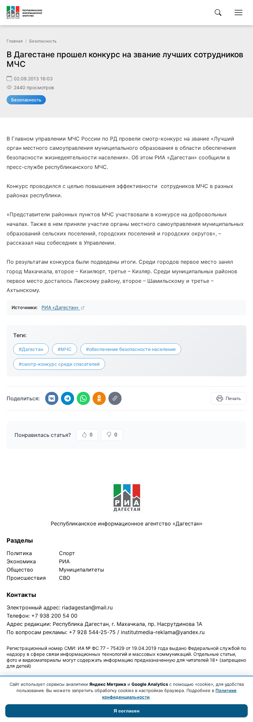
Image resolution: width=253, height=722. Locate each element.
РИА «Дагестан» (61, 307)
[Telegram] (67, 398)
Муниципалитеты (81, 569)
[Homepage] (24, 12)
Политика (19, 553)
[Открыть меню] (238, 12)
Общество (20, 569)
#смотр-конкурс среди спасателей (59, 364)
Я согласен (126, 710)
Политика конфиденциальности (37, 674)
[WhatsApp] (83, 398)
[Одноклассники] (99, 398)
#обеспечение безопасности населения (131, 349)
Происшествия (26, 578)
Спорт (67, 553)
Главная (15, 41)
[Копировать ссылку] (115, 398)
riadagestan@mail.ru (87, 607)
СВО (64, 578)
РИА (64, 561)
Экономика (21, 561)
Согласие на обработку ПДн (101, 674)
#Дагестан (31, 349)
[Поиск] (218, 12)
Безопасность (43, 41)
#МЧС (64, 349)
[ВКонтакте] (51, 398)
